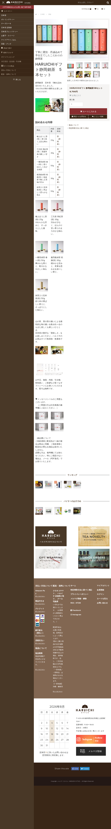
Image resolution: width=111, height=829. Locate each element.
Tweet (86, 769)
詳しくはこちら (39, 596)
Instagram (76, 615)
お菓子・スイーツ (7, 36)
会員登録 (100, 590)
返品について (74, 125)
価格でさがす (8, 53)
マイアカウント (103, 586)
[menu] (3, 2)
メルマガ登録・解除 (79, 599)
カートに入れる (89, 111)
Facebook (76, 610)
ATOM (78, 603)
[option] (54, 727)
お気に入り (76, 95)
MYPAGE (85, 9)
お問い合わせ (102, 603)
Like (76, 769)
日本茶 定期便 (6, 28)
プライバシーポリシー (80, 594)
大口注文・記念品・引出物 (11, 61)
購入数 (72, 100)
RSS (72, 603)
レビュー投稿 (98, 116)
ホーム (73, 586)
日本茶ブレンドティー (9, 32)
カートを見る (102, 599)
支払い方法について (8, 70)
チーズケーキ (6, 23)
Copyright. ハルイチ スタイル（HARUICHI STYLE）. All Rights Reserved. (72, 781)
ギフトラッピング (7, 57)
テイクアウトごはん (8, 40)
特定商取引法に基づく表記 (79, 128)
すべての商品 (9, 66)
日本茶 (3, 15)
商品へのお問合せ (79, 116)
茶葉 (49, 14)
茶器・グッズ (6, 44)
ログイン (100, 594)
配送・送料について (8, 74)
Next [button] (66, 706)
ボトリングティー (7, 19)
